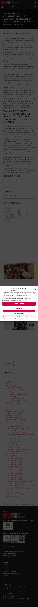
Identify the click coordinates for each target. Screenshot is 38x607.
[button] (35, 289)
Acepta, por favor (19, 304)
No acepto (19, 308)
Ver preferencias (19, 313)
